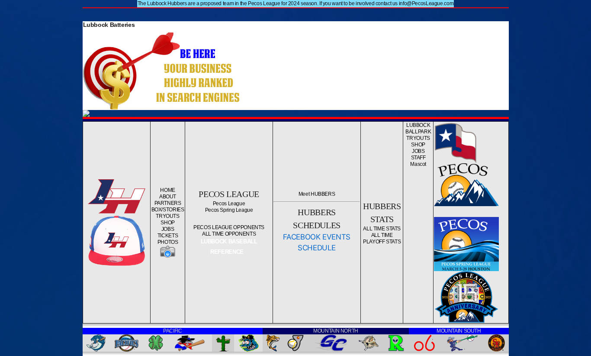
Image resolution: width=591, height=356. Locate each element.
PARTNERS (167, 203)
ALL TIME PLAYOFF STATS (382, 238)
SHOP (168, 223)
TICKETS (167, 236)
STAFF (418, 158)
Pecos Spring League (229, 210)
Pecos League (229, 204)
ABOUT (167, 197)
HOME (167, 190)
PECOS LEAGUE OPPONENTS (228, 227)
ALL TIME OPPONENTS (229, 234)
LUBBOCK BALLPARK (418, 128)
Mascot (418, 164)
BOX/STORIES (167, 210)
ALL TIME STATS (382, 229)
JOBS (167, 229)
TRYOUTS (167, 216)
